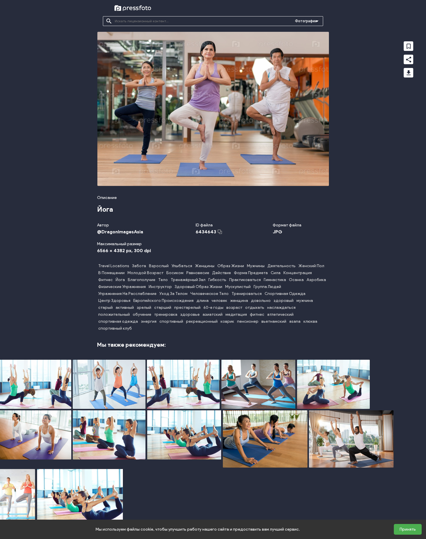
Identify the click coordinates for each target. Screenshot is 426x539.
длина (202, 300)
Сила (276, 272)
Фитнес (105, 279)
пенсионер (247, 321)
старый (105, 307)
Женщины (204, 265)
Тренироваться (247, 293)
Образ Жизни (230, 265)
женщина (239, 300)
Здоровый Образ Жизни (198, 286)
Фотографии (306, 21)
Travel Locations (113, 265)
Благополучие (141, 279)
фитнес (257, 314)
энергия (148, 321)
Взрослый (159, 265)
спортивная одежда (118, 321)
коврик (227, 321)
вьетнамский (273, 321)
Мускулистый (238, 286)
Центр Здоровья (114, 300)
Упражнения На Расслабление (127, 293)
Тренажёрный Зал (188, 279)
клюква (310, 321)
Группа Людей (267, 286)
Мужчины (256, 265)
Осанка (296, 279)
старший (162, 307)
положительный (114, 314)
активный (125, 307)
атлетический (280, 314)
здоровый (284, 300)
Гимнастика (275, 279)
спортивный (171, 321)
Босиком (174, 272)
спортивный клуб (115, 328)
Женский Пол (311, 265)
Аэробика (316, 279)
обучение (142, 314)
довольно (261, 300)
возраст (234, 307)
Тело (163, 279)
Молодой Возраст (145, 272)
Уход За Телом (173, 293)
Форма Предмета (251, 272)
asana (295, 321)
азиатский (213, 314)
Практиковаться (245, 279)
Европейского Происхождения (163, 300)
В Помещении (111, 272)
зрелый (144, 307)
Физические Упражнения (122, 286)
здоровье (190, 314)
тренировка (165, 314)
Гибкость (217, 279)
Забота (139, 265)
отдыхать (254, 307)
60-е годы (213, 307)
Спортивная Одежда (285, 293)
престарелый (187, 307)
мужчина (304, 300)
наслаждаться (281, 307)
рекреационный (202, 321)
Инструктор (160, 286)
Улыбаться (182, 265)
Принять (408, 529)
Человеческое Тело (209, 293)
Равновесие (197, 272)
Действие (221, 272)
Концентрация (297, 272)
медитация (236, 314)
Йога (120, 279)
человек (219, 300)
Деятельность (281, 265)
